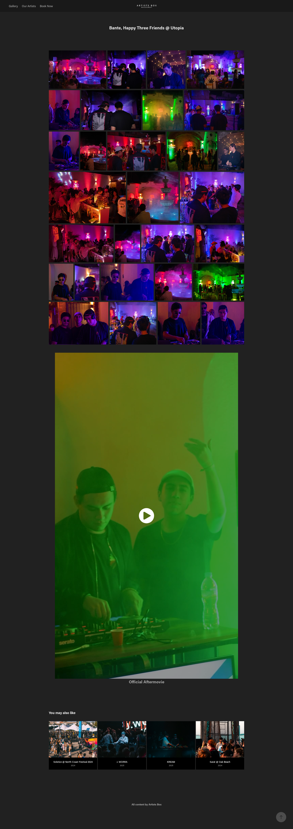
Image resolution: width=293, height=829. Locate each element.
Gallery (13, 6)
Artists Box (155, 804)
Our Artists (29, 6)
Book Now (46, 6)
